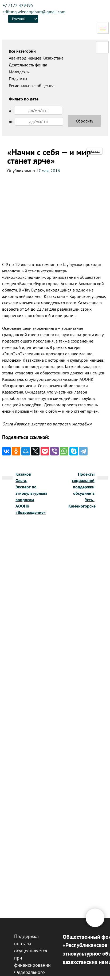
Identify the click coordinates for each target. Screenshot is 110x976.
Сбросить (84, 121)
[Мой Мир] (25, 451)
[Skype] (73, 451)
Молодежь (19, 72)
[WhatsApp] (64, 451)
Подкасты (18, 79)
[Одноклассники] (16, 451)
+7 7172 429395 (18, 5)
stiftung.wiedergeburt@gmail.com (34, 11)
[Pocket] (45, 451)
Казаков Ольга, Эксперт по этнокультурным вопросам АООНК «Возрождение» (31, 493)
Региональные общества (31, 85)
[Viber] (54, 451)
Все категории (22, 51)
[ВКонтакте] (6, 451)
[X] (35, 451)
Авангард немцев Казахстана (36, 58)
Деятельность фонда (28, 65)
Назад (94, 151)
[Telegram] (83, 451)
